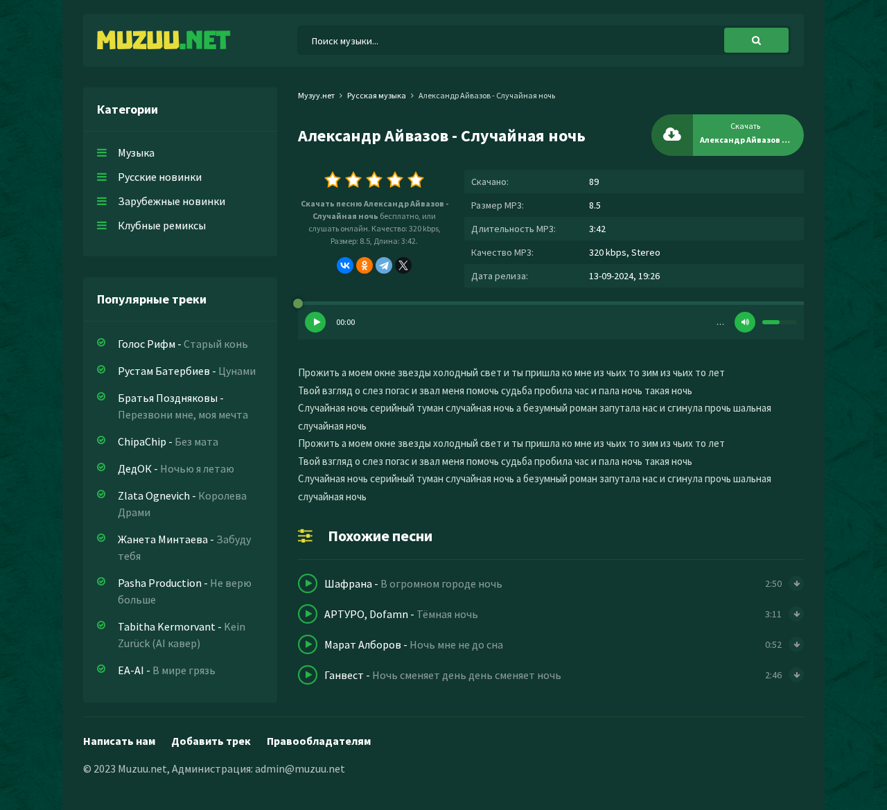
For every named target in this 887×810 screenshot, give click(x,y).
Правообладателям (319, 741)
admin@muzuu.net (300, 768)
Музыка (136, 152)
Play (315, 322)
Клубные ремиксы (162, 225)
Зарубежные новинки (171, 201)
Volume (745, 322)
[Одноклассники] (364, 265)
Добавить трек (211, 741)
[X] (403, 265)
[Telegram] (384, 265)
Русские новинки (160, 177)
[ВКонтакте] (345, 265)
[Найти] (756, 40)
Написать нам (119, 741)
